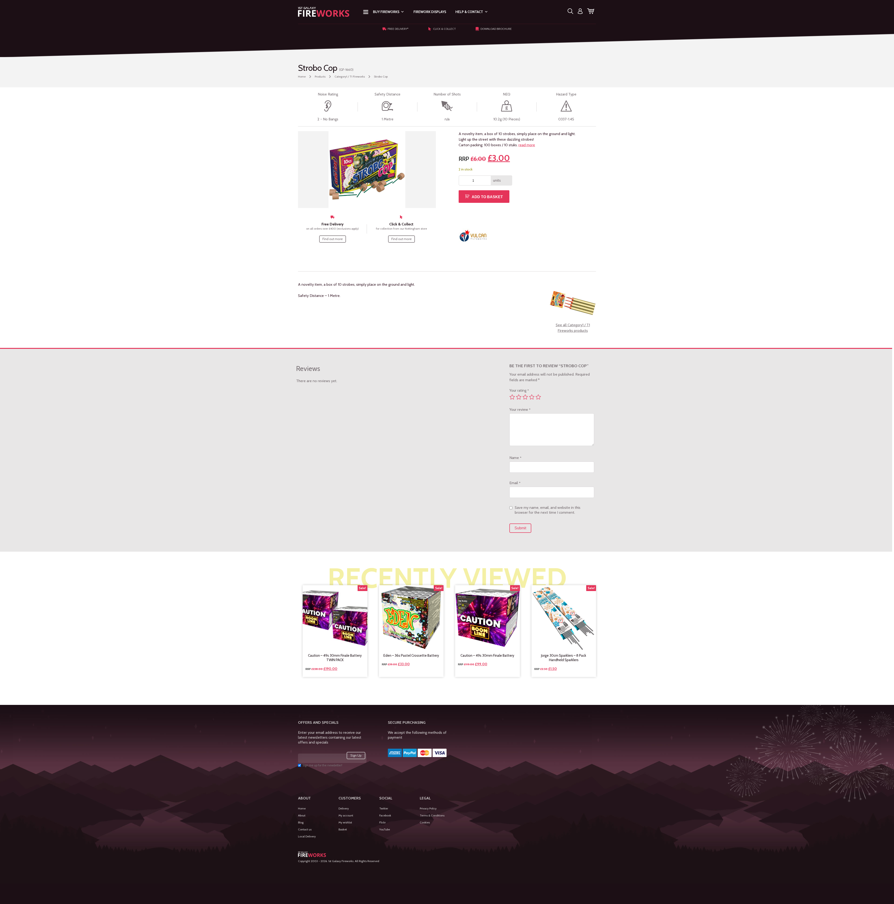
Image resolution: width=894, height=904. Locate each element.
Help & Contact (469, 12)
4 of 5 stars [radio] (532, 397)
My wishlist (345, 822)
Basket (343, 829)
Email (514, 483)
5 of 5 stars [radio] (538, 397)
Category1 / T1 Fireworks (350, 76)
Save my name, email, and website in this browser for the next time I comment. (547, 510)
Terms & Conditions (432, 815)
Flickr (382, 822)
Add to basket (487, 197)
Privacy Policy (428, 808)
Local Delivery (307, 836)
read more (526, 145)
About (301, 815)
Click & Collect (444, 29)
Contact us (305, 829)
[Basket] (590, 12)
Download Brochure (496, 29)
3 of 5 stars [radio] (525, 397)
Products (320, 76)
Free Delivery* (398, 29)
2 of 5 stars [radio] (519, 397)
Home (302, 76)
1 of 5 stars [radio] (512, 397)
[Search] (570, 12)
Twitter (383, 808)
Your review (519, 409)
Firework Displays (429, 12)
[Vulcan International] (473, 235)
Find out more (332, 239)
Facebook (385, 815)
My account (346, 815)
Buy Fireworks (386, 12)
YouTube (384, 829)
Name (515, 457)
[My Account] (580, 12)
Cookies (425, 822)
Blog (301, 822)
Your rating (519, 390)
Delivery (344, 808)
